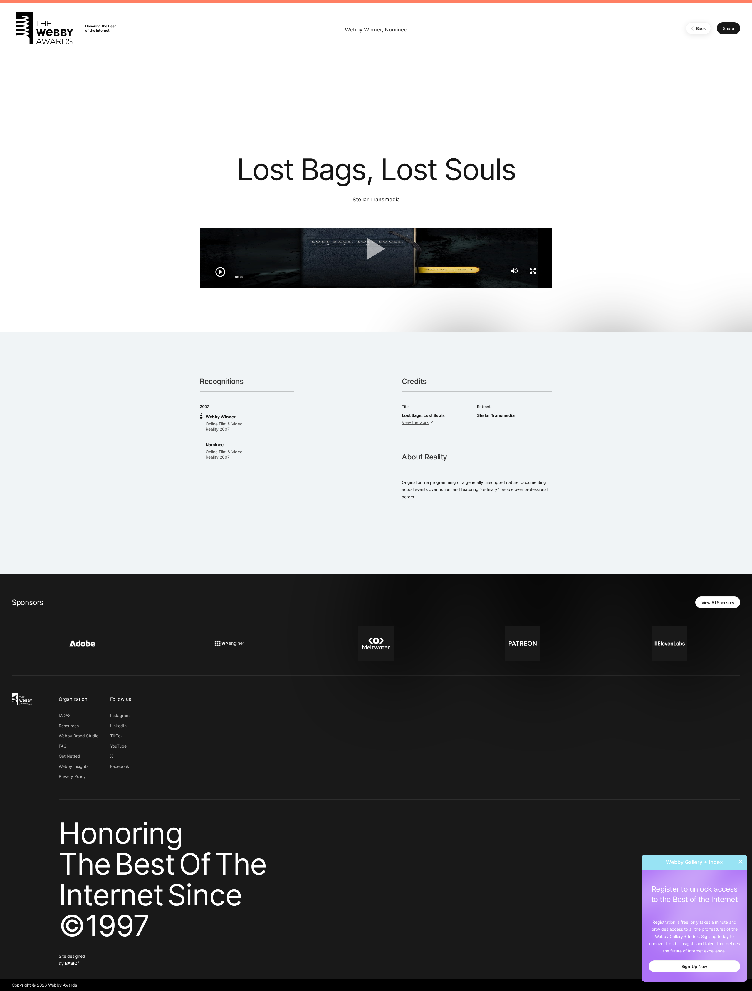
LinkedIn (118, 725)
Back (701, 28)
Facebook (119, 766)
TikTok (116, 735)
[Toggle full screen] (533, 270)
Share (728, 28)
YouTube (118, 745)
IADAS (65, 715)
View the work (415, 422)
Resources (69, 725)
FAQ (63, 745)
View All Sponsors (717, 602)
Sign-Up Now (694, 966)
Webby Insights (73, 766)
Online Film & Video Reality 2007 (224, 426)
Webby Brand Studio (78, 735)
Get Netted (69, 755)
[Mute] (514, 270)
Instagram (120, 715)
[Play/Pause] (220, 272)
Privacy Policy (72, 776)
